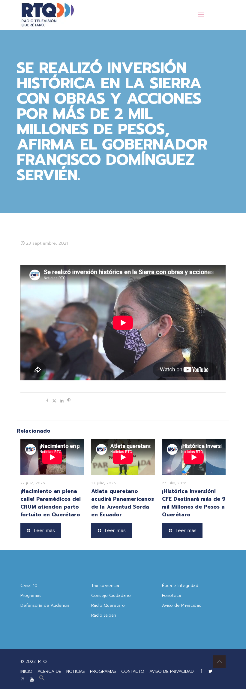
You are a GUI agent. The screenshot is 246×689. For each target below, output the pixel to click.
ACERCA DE (49, 671)
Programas (30, 595)
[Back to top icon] (219, 661)
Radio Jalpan (103, 615)
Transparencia (105, 585)
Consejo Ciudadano (111, 595)
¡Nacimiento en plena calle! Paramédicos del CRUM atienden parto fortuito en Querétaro (50, 502)
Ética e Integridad (180, 585)
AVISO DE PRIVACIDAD (171, 671)
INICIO (26, 671)
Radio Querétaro (108, 605)
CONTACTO (132, 671)
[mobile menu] (201, 15)
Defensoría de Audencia (45, 605)
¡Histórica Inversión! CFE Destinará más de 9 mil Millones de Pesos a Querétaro (194, 502)
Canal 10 (29, 585)
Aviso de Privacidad (182, 605)
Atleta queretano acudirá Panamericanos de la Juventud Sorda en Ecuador (122, 502)
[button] (42, 679)
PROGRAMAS (103, 671)
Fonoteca (171, 595)
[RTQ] (47, 15)
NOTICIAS (75, 671)
